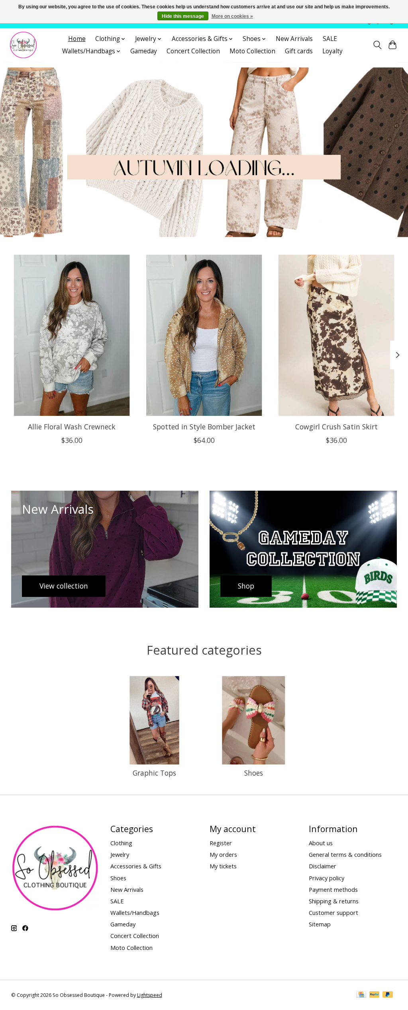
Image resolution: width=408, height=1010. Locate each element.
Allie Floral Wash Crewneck (72, 426)
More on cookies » (232, 16)
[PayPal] (374, 995)
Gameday (143, 51)
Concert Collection (193, 51)
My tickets (223, 866)
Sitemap (320, 924)
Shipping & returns (334, 901)
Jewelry (119, 854)
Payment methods (333, 889)
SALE (330, 39)
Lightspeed (149, 995)
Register (221, 843)
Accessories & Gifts (135, 866)
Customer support (333, 912)
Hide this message (183, 16)
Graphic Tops (154, 773)
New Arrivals (294, 39)
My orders (223, 854)
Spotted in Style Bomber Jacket (204, 426)
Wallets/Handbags (134, 912)
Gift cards (299, 51)
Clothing (121, 843)
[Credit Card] (361, 995)
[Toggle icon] (377, 45)
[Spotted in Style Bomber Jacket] (204, 335)
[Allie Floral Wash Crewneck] (72, 335)
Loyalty (332, 51)
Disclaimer (322, 866)
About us (321, 843)
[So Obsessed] (23, 45)
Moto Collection (252, 51)
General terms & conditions (345, 854)
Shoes (253, 773)
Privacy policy (326, 878)
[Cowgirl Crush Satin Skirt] (336, 335)
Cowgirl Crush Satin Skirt (336, 426)
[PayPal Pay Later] (387, 995)
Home (77, 39)
